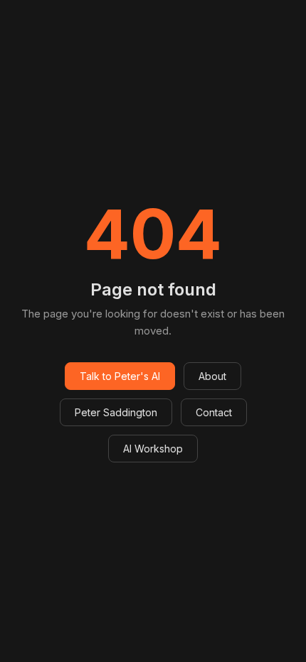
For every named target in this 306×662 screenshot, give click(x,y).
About (212, 376)
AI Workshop (153, 449)
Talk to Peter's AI (120, 376)
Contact (214, 412)
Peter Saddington (116, 412)
